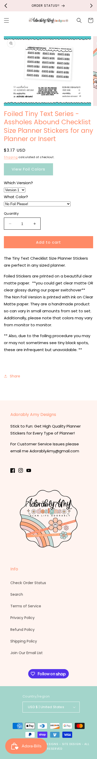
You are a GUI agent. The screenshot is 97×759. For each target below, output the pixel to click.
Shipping (11, 157)
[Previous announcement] (5, 5)
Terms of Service (25, 606)
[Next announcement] (91, 5)
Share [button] (15, 376)
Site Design (71, 744)
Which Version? (18, 182)
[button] (6, 20)
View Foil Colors (28, 169)
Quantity (11, 213)
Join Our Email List (26, 652)
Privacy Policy (22, 617)
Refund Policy (22, 629)
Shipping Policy (23, 641)
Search (16, 594)
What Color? (16, 196)
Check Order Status (28, 582)
